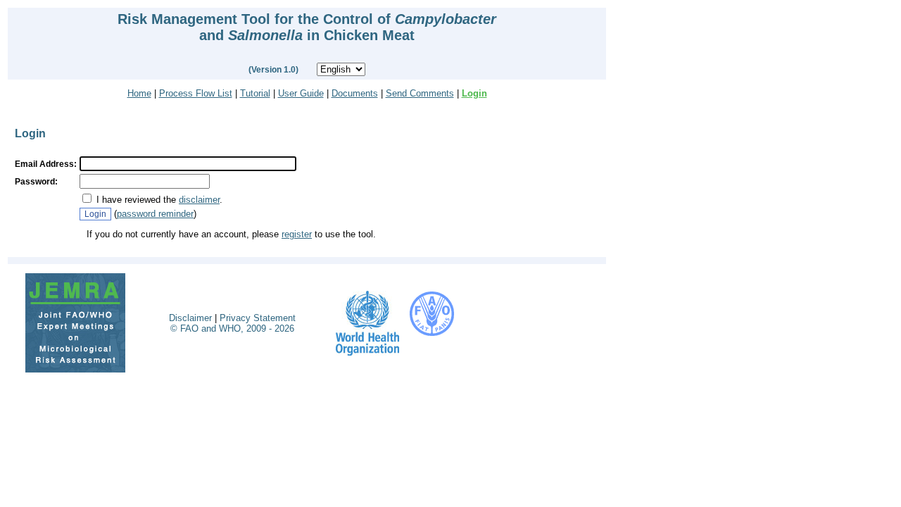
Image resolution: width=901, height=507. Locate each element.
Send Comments (420, 93)
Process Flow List (195, 93)
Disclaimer (190, 318)
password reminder (155, 213)
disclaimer (199, 199)
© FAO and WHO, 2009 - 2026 (232, 328)
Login (474, 93)
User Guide (301, 93)
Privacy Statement (258, 318)
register (297, 234)
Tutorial (255, 93)
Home (139, 93)
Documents (355, 93)
